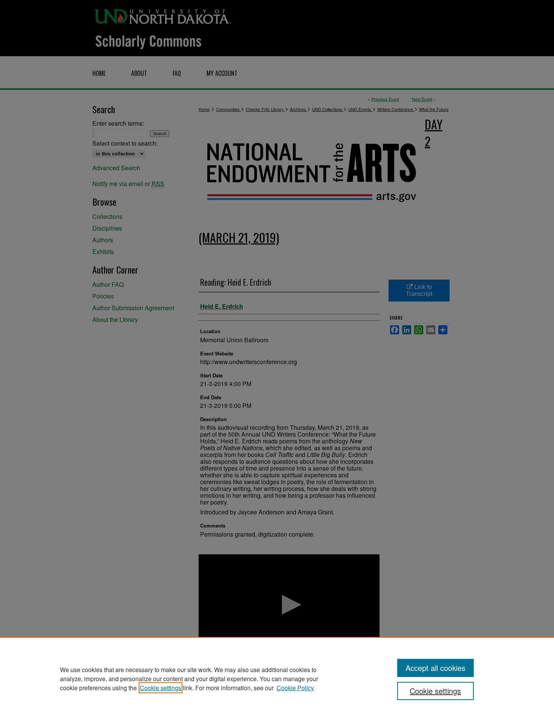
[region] (277, 678)
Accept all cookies (435, 667)
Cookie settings (160, 687)
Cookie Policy (295, 687)
